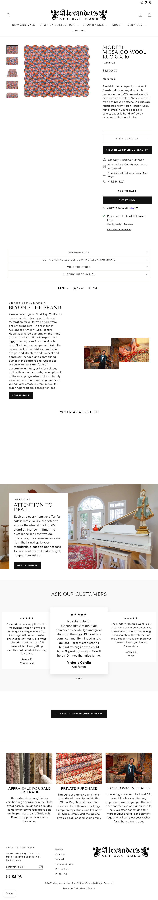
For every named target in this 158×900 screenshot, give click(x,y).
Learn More (21, 395)
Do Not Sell (61, 874)
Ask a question (127, 138)
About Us (60, 853)
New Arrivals (23, 24)
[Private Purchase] (79, 768)
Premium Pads (79, 252)
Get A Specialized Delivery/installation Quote (79, 259)
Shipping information (79, 274)
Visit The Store (79, 267)
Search (59, 848)
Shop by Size (94, 24)
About (117, 24)
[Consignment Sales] (129, 768)
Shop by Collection (58, 24)
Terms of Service (64, 863)
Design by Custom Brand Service (79, 888)
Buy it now (127, 200)
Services (135, 24)
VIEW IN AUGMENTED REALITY (127, 149)
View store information (119, 229)
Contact (79, 30)
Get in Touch (27, 565)
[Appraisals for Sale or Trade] (29, 768)
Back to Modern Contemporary (81, 714)
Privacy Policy (63, 869)
